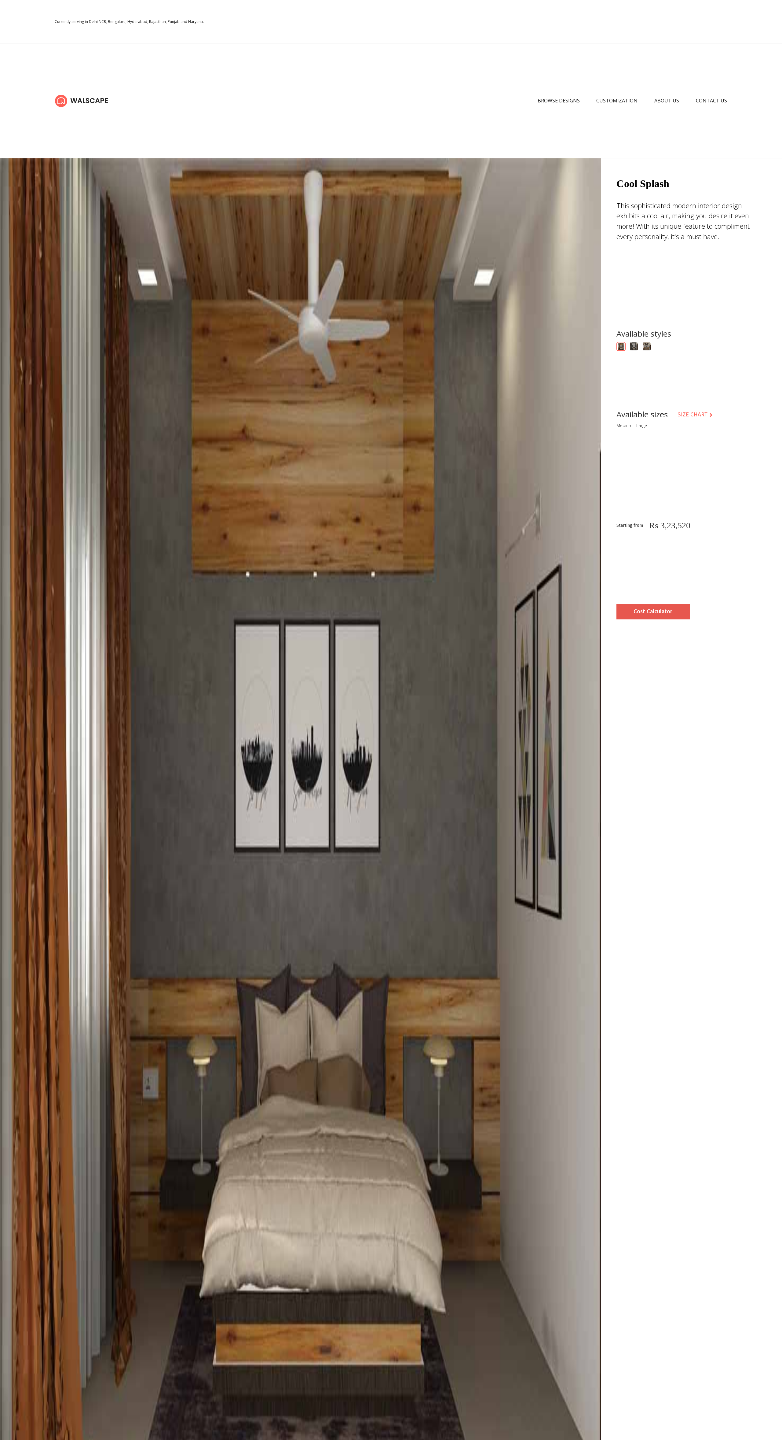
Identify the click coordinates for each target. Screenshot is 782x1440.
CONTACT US (711, 100)
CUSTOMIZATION (617, 100)
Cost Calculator (653, 612)
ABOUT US (666, 100)
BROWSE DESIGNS (559, 100)
